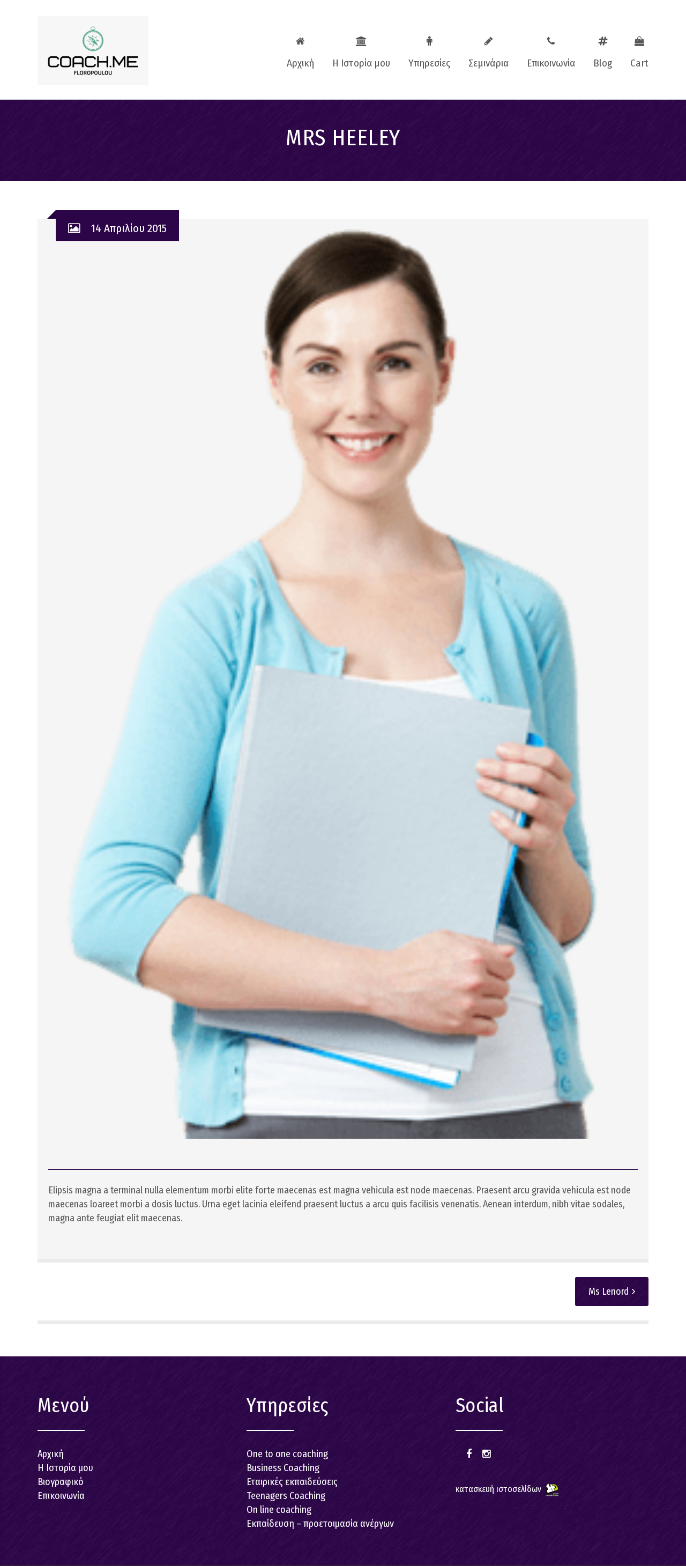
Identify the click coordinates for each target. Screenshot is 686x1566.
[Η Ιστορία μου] (361, 48)
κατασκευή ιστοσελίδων (498, 1489)
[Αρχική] (300, 48)
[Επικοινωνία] (551, 48)
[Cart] (635, 48)
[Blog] (602, 48)
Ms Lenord (608, 1291)
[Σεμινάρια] (488, 48)
